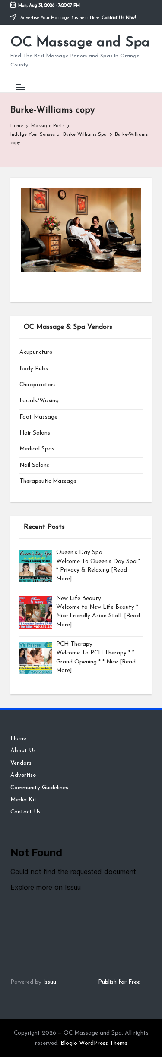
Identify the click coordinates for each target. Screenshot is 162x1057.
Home (18, 738)
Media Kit (23, 800)
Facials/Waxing (39, 400)
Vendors (21, 763)
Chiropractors (37, 385)
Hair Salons (34, 433)
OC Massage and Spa (80, 43)
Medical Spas (36, 449)
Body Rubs (33, 369)
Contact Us (25, 812)
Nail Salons (34, 465)
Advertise (23, 775)
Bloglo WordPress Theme (93, 1043)
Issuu (49, 982)
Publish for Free (119, 982)
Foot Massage (38, 417)
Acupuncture (35, 352)
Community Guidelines (39, 788)
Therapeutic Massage (47, 481)
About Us (23, 751)
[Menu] (20, 86)
